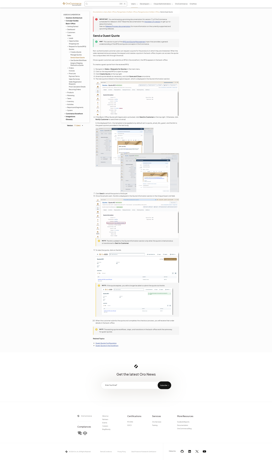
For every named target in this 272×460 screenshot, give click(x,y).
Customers (71, 32)
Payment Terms (74, 76)
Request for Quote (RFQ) (77, 46)
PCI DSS (130, 422)
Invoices (72, 71)
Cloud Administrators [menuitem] (162, 4)
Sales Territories (74, 79)
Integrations (70, 116)
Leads (71, 38)
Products (70, 92)
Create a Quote (75, 52)
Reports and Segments (75, 107)
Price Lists (72, 73)
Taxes (69, 98)
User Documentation (71, 15)
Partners (105, 419)
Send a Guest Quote (77, 57)
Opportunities (74, 41)
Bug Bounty (106, 429)
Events (104, 423)
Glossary (69, 119)
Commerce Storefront (74, 114)
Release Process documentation (118, 26)
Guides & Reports (183, 422)
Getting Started (72, 26)
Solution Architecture (74, 18)
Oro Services (156, 422)
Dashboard (71, 29)
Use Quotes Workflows (78, 60)
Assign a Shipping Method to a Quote (77, 64)
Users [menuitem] (133, 4)
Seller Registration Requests (75, 83)
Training (154, 425)
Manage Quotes (76, 55)
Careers (105, 426)
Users (105, 12)
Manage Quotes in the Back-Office (148, 12)
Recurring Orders (75, 89)
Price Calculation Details (77, 87)
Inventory (70, 101)
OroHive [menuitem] (193, 4)
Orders (71, 68)
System (70, 110)
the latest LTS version (152, 22)
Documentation (98, 12)
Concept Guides (72, 21)
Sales (69, 35)
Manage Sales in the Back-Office (127, 12)
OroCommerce (86, 416)
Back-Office (112, 12)
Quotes (71, 49)
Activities (70, 104)
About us (105, 416)
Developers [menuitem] (144, 4)
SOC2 (129, 425)
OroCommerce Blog (184, 428)
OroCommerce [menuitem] (181, 4)
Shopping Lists (74, 44)
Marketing (70, 95)
